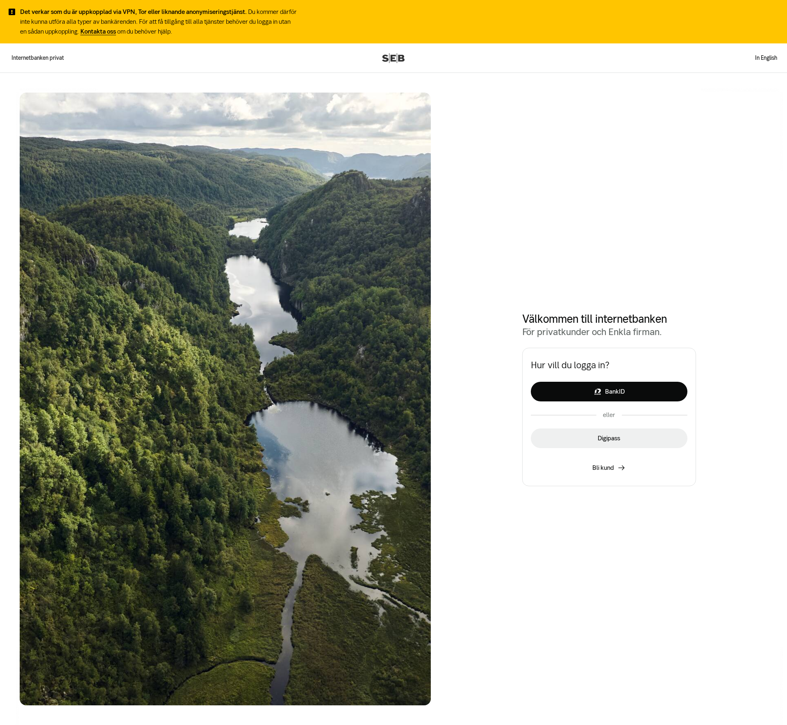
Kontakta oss (98, 31)
